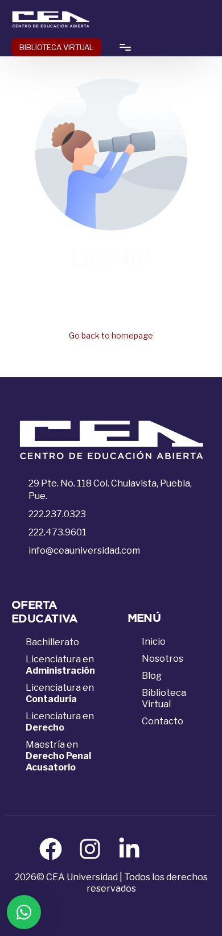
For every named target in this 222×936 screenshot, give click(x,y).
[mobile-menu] (122, 47)
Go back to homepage (111, 335)
